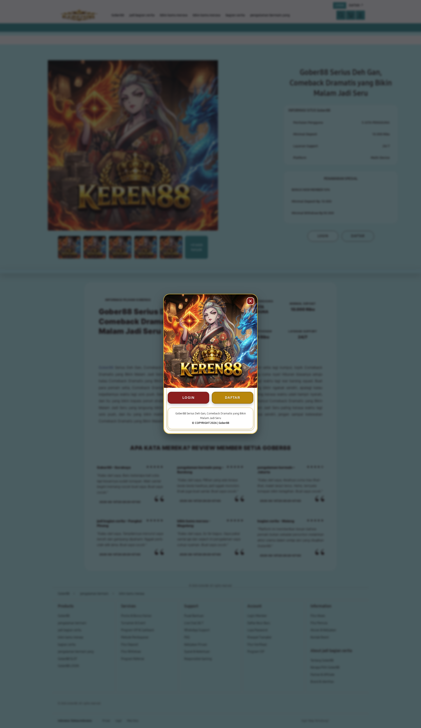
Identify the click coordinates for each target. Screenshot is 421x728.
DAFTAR (232, 398)
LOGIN (188, 398)
